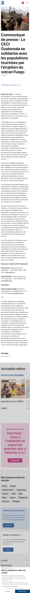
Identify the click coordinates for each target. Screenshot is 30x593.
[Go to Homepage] (2, 3)
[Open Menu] (27, 3)
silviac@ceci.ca (10, 272)
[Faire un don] (23, 3)
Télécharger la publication (9, 85)
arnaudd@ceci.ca (6, 281)
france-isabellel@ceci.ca (16, 293)
